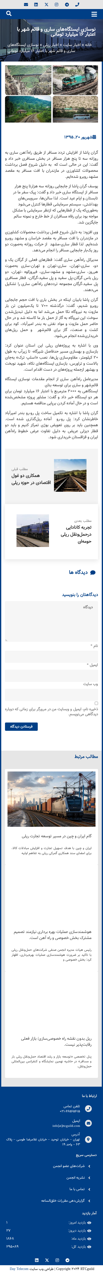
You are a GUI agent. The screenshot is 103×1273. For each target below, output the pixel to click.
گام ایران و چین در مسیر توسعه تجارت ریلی (57, 836)
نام (94, 646)
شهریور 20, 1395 (78, 137)
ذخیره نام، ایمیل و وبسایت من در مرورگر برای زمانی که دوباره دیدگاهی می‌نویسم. (51, 712)
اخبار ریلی (51, 45)
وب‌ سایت (90, 684)
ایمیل (92, 665)
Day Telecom (18, 1269)
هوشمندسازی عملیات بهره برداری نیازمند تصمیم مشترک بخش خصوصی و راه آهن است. (53, 935)
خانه (88, 45)
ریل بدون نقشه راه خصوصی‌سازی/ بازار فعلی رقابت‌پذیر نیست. (56, 1041)
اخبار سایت (72, 45)
